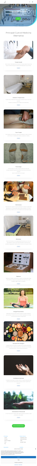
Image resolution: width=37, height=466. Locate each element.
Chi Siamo (6, 439)
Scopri (18, 18)
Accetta (18, 457)
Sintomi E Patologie (7, 440)
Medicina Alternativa (23, 439)
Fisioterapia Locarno (23, 437)
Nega (18, 459)
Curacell (5, 437)
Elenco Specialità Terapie (18, 425)
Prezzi (5, 442)
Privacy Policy (20, 464)
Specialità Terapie (23, 442)
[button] (35, 448)
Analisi (21, 440)
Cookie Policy (16, 464)
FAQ (5, 443)
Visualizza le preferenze (18, 462)
